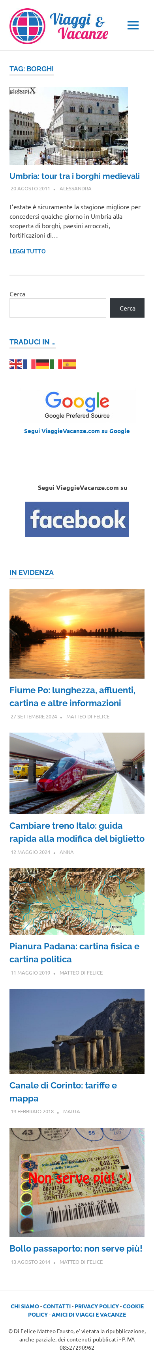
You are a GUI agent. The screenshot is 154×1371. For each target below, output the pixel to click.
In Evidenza (31, 572)
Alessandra (76, 188)
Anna (67, 851)
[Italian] (56, 363)
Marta (71, 1111)
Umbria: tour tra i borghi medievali (74, 176)
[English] (16, 363)
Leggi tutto (27, 251)
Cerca (17, 294)
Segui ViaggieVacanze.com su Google (77, 431)
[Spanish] (70, 363)
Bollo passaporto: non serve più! (76, 1248)
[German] (43, 363)
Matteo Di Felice (87, 716)
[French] (29, 363)
